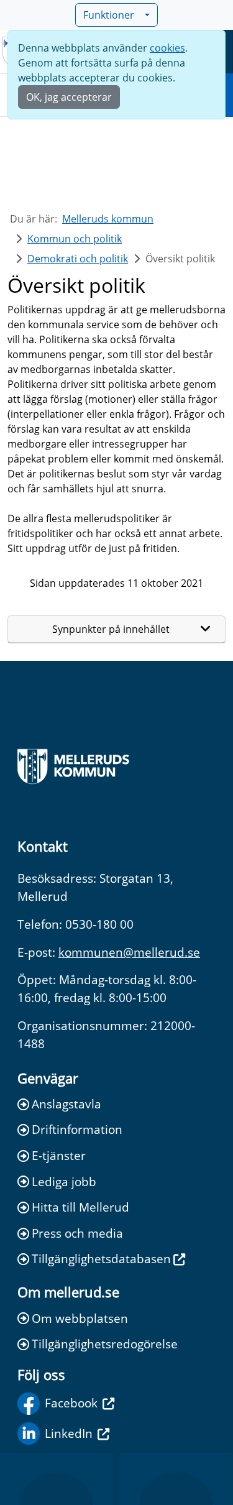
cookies (167, 48)
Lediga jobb (64, 1181)
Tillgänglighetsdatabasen (101, 1258)
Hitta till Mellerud (80, 1207)
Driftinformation (77, 1129)
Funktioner (108, 15)
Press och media (77, 1233)
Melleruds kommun (107, 219)
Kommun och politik (74, 239)
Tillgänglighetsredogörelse (105, 1343)
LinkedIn (69, 1433)
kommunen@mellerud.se (129, 952)
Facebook (71, 1402)
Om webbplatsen (80, 1318)
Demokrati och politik (77, 258)
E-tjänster (59, 1155)
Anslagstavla (66, 1103)
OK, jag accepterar (69, 97)
